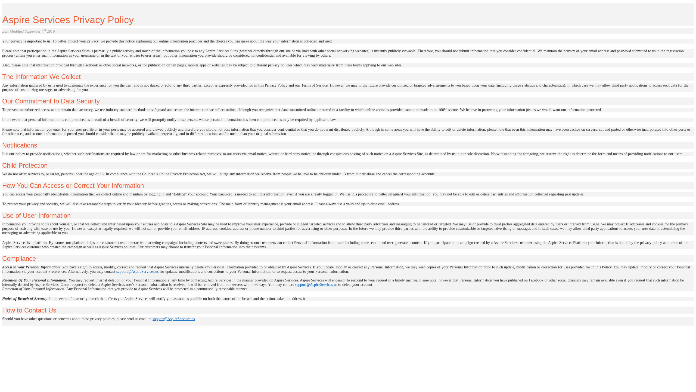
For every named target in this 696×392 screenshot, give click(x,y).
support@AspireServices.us (137, 272)
